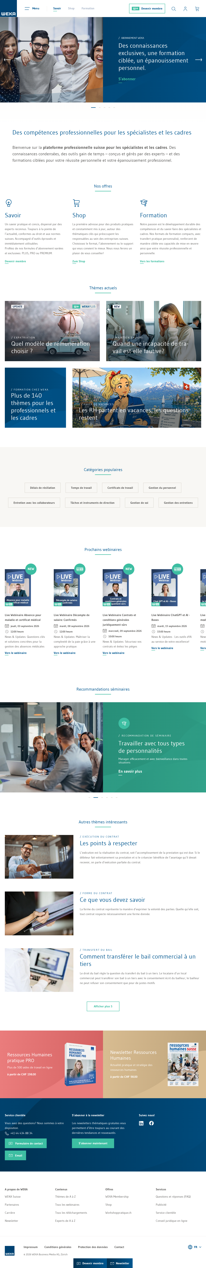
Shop (71, 8)
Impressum (31, 1247)
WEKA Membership (117, 1196)
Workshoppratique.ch (118, 1213)
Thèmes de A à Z (65, 1196)
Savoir (57, 8)
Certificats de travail (120, 488)
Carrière (10, 1213)
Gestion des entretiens (178, 503)
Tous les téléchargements (71, 1213)
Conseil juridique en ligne (171, 1221)
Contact (119, 1247)
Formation (88, 8)
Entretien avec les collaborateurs (34, 503)
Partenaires (12, 1204)
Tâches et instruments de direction (92, 503)
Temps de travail (81, 488)
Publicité (161, 1204)
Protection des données (93, 1247)
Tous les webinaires (67, 1204)
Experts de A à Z (65, 1221)
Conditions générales (57, 1247)
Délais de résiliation (42, 488)
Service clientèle (166, 1213)
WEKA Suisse (13, 1196)
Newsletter (11, 1221)
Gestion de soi (139, 503)
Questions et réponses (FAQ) (173, 1196)
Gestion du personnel (162, 488)
